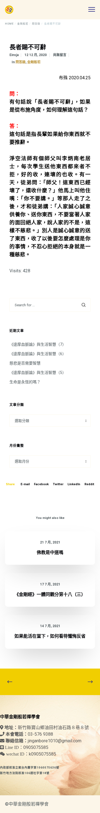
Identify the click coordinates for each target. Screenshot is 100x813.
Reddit (89, 484)
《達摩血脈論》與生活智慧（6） (37, 354)
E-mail (25, 484)
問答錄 (21, 62)
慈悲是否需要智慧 (25, 363)
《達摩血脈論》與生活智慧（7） (37, 344)
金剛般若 (34, 62)
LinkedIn (74, 484)
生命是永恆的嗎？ (25, 382)
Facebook (41, 484)
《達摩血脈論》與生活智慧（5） (37, 372)
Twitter (58, 484)
